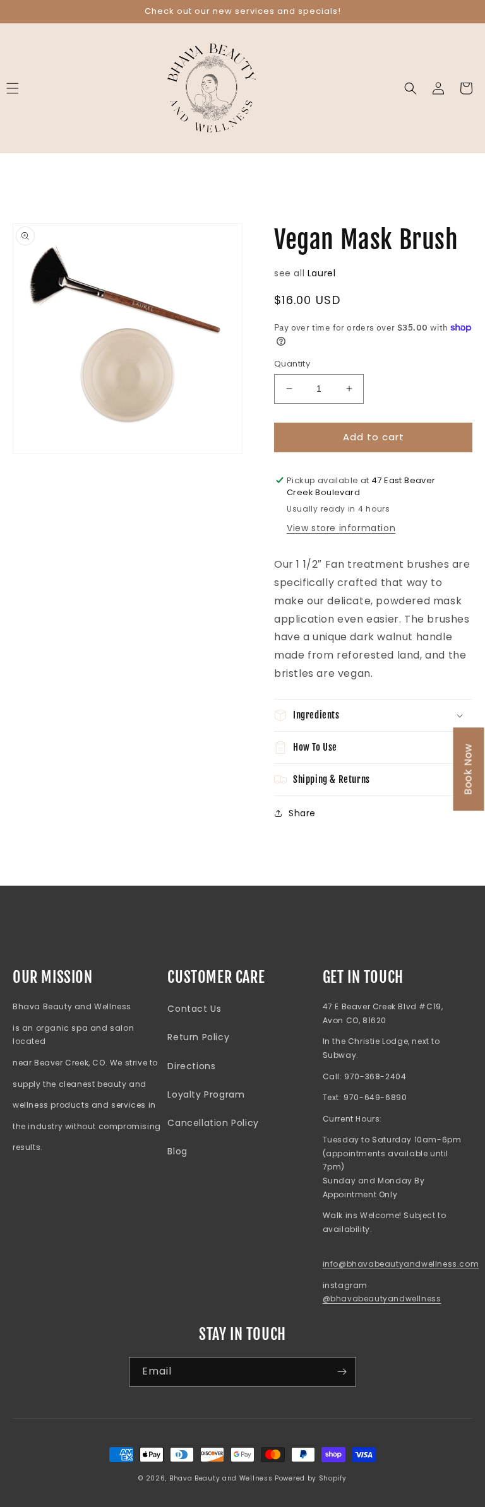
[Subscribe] (342, 1372)
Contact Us (194, 1008)
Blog (177, 1151)
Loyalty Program (205, 1094)
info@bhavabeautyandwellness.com (401, 1263)
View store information (341, 528)
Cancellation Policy (212, 1123)
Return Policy (198, 1037)
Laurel (322, 273)
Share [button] (302, 813)
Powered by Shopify (311, 1478)
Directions (191, 1066)
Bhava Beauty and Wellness (221, 1478)
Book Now (468, 769)
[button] (410, 88)
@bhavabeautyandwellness (382, 1298)
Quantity (292, 364)
